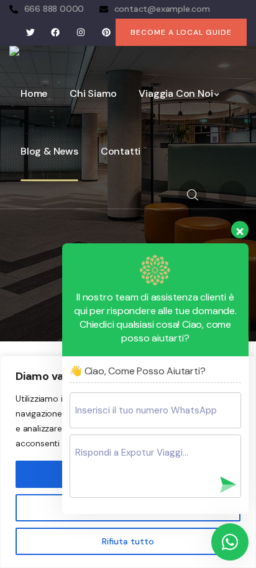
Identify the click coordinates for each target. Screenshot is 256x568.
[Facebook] (55, 32)
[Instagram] (81, 32)
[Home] (27, 55)
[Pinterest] (106, 32)
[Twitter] (30, 32)
